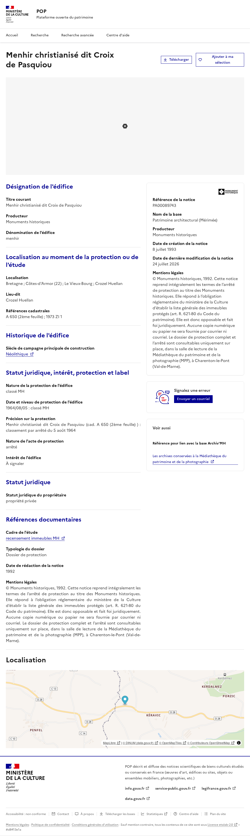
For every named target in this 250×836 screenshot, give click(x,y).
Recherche (40, 35)
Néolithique (17, 354)
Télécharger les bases (120, 814)
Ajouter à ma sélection (222, 59)
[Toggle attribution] (239, 743)
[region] (125, 709)
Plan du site (218, 814)
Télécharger (179, 59)
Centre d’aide (188, 814)
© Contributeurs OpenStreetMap (208, 743)
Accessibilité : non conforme (26, 814)
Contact (63, 814)
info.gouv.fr (135, 788)
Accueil (12, 35)
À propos (87, 814)
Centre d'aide (117, 35)
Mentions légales (17, 825)
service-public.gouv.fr (173, 788)
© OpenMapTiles (170, 743)
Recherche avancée (77, 35)
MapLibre (109, 743)
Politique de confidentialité (50, 825)
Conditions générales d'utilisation (95, 825)
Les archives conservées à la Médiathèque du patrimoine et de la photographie (189, 458)
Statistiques (154, 814)
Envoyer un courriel (193, 399)
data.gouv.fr (135, 798)
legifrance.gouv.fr (216, 788)
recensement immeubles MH (32, 538)
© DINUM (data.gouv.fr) (138, 743)
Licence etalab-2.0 (220, 825)
